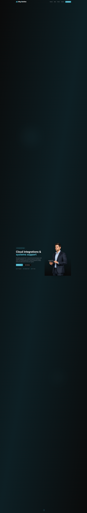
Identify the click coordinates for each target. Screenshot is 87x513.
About (55, 1)
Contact (62, 1)
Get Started (68, 1)
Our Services (27, 264)
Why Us (58, 1)
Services (51, 1)
